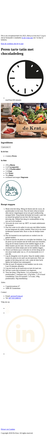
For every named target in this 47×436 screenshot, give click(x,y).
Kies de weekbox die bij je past (12, 44)
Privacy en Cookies (8, 429)
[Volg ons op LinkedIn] (25, 354)
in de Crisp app (27, 38)
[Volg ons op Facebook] (7, 308)
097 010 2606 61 (15, 298)
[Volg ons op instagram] (7, 313)
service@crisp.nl (17, 296)
